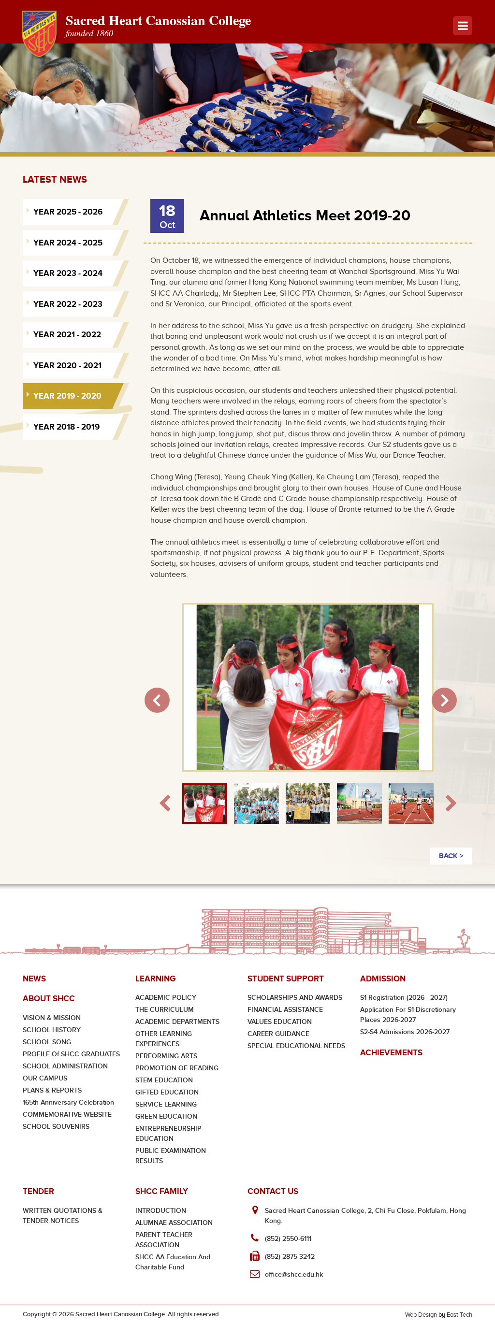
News (34, 978)
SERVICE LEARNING (166, 1104)
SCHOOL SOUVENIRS (56, 1127)
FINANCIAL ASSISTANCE (285, 1010)
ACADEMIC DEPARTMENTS (177, 1022)
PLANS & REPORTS (52, 1090)
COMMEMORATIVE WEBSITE (67, 1114)
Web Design (421, 1314)
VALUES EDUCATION (280, 1022)
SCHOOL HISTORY (52, 1030)
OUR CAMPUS (45, 1078)
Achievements (391, 1052)
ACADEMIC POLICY (165, 997)
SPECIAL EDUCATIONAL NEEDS (296, 1046)
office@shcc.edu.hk (294, 1274)
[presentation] (164, 803)
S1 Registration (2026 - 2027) (404, 997)
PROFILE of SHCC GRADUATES (71, 1054)
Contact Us (273, 1191)
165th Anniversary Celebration (68, 1102)
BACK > (451, 855)
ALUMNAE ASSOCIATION (174, 1223)
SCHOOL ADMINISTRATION (65, 1066)
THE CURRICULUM (164, 1010)
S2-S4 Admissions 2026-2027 (405, 1032)
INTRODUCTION (160, 1211)
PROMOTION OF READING (176, 1068)
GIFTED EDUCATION (167, 1092)
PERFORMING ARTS (166, 1056)
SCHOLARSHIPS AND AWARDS (295, 997)
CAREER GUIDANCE (278, 1034)
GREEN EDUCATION (166, 1116)
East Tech (459, 1314)
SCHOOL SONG (47, 1042)
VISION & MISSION (52, 1018)
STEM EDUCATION (164, 1080)
